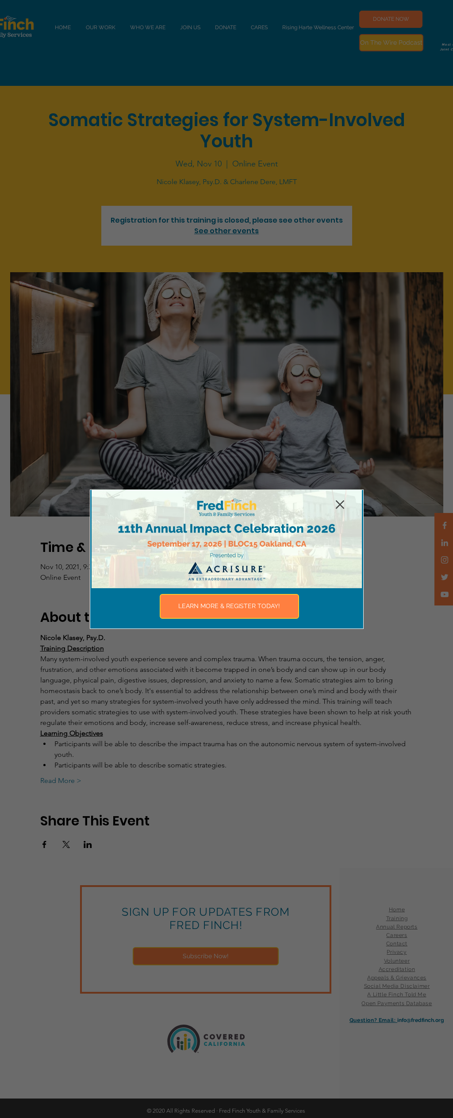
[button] (340, 504)
